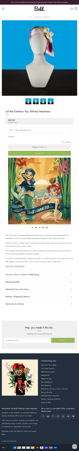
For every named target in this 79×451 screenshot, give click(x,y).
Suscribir (62, 340)
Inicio (29, 17)
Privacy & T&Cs (46, 402)
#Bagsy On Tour (46, 379)
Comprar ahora (39, 153)
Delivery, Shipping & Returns (50, 399)
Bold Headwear (46, 385)
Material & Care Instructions (50, 396)
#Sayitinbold (45, 375)
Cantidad (11, 136)
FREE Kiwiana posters (48, 372)
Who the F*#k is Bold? (48, 365)
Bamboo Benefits (46, 392)
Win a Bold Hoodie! (47, 368)
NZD (3, 447)
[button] (28, 101)
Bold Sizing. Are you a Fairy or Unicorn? (54, 389)
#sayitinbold (10, 266)
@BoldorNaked (19, 266)
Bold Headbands (46, 382)
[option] (39, 58)
